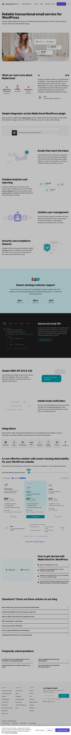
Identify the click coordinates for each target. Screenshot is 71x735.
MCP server (5, 710)
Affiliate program (33, 702)
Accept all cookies (62, 730)
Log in (53, 4)
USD (61, 478)
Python (28, 323)
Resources (18, 687)
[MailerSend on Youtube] (44, 701)
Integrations (18, 696)
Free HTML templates (21, 705)
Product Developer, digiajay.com (52, 98)
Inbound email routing (7, 707)
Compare (31, 705)
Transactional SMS (6, 693)
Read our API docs (45, 340)
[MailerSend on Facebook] (51, 701)
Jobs (30, 696)
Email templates (5, 699)
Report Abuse (23, 723)
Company (31, 687)
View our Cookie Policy (11, 732)
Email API (4, 696)
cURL (4, 323)
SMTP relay (5, 705)
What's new (5, 713)
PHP (16, 323)
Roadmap (31, 710)
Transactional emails (7, 690)
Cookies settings (39, 730)
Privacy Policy (57, 698)
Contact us (32, 699)
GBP (67, 478)
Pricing (36, 4)
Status (17, 693)
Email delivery (5, 702)
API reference (19, 690)
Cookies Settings (32, 723)
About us (31, 690)
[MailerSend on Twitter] (49, 701)
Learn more (25, 536)
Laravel (22, 323)
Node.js (10, 323)
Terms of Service (6, 723)
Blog (41, 4)
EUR (64, 478)
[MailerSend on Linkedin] (46, 701)
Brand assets (19, 702)
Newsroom (32, 707)
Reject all (49, 730)
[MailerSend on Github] (54, 701)
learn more (46, 536)
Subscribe (64, 696)
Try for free (61, 4)
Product (4, 687)
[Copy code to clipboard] (31, 328)
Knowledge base (20, 699)
